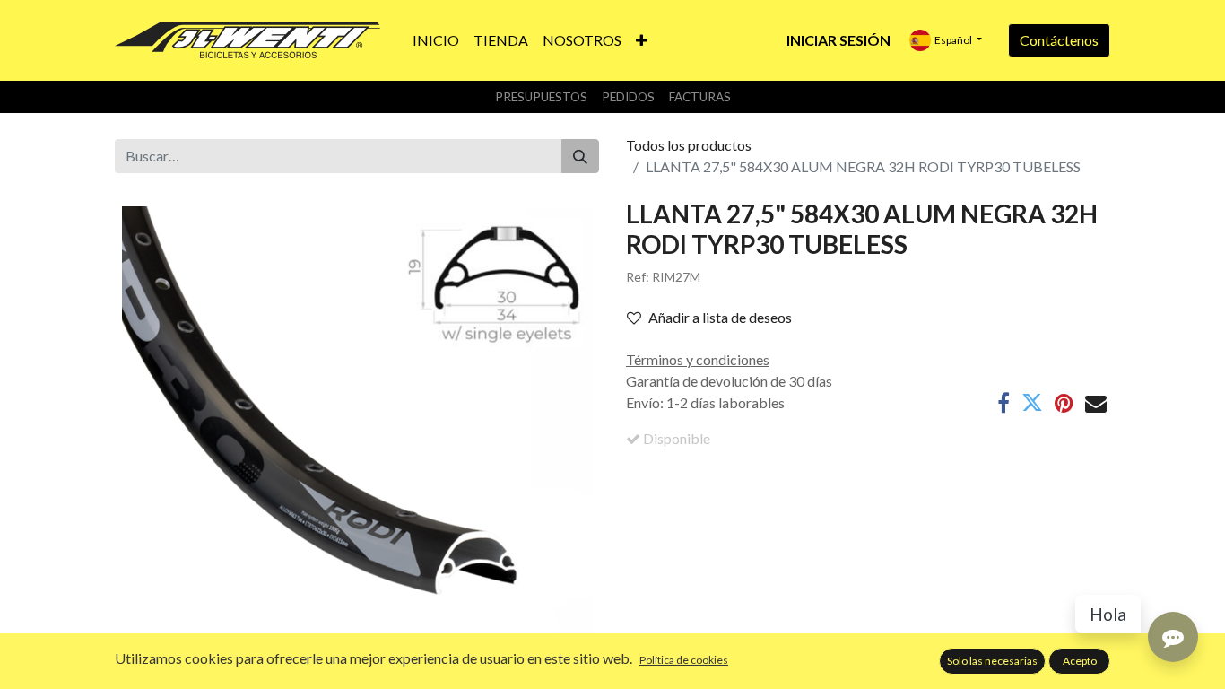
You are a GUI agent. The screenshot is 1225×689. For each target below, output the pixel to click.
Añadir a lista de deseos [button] (720, 317)
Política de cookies (683, 660)
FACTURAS (700, 97)
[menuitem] (435, 40)
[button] (642, 40)
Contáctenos (1059, 39)
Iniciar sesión (838, 39)
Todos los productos (689, 144)
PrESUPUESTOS (541, 97)
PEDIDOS (628, 97)
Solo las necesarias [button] (992, 660)
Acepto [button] (1080, 660)
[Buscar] (580, 156)
